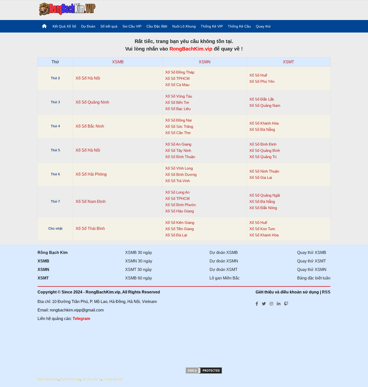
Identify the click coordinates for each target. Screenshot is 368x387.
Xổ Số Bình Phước (180, 205)
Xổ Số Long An (177, 192)
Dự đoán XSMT (224, 269)
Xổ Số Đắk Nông (263, 208)
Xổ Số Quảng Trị (262, 157)
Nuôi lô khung (70, 379)
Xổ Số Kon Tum (262, 229)
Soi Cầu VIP (131, 26)
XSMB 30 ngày (138, 252)
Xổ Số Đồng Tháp (179, 72)
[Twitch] (286, 303)
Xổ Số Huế (258, 75)
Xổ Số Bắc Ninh (90, 126)
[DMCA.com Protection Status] (204, 373)
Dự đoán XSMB (224, 252)
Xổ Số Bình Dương (181, 174)
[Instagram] (271, 303)
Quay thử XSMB (311, 252)
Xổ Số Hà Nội (88, 78)
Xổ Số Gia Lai (260, 177)
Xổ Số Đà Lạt (176, 235)
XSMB (118, 62)
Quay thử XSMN (311, 269)
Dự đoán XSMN (224, 261)
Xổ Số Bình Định (262, 144)
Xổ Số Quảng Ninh (92, 102)
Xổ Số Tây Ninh (178, 150)
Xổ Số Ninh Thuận (264, 171)
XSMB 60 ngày (138, 278)
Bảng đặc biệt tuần (313, 278)
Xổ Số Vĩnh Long (179, 168)
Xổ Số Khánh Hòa (264, 123)
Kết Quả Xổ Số (64, 26)
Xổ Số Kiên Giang (179, 222)
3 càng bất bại (112, 379)
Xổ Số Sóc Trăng (179, 126)
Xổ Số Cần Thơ (178, 133)
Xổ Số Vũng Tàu (178, 96)
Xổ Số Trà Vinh (177, 181)
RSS (326, 292)
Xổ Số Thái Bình (90, 228)
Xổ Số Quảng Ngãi (264, 195)
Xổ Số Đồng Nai (178, 120)
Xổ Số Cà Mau (177, 85)
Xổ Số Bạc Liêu (178, 109)
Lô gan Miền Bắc (225, 278)
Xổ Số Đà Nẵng (262, 129)
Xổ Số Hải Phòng (91, 174)
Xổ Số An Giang (178, 144)
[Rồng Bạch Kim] (67, 9)
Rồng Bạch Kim (53, 252)
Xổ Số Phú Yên (261, 81)
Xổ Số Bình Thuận (180, 157)
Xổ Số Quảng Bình (264, 150)
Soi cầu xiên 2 (91, 379)
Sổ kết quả (108, 26)
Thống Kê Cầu (239, 26)
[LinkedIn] (278, 303)
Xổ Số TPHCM (177, 78)
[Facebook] (257, 303)
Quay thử (263, 26)
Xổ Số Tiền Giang (179, 229)
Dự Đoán (88, 26)
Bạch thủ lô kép (48, 379)
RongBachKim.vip (190, 49)
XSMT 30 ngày (138, 269)
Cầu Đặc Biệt (156, 26)
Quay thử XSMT (311, 261)
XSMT (288, 62)
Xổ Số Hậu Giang (179, 211)
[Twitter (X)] (264, 303)
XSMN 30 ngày (138, 261)
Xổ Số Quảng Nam (264, 105)
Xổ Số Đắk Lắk (261, 99)
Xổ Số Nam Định (91, 201)
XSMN (205, 62)
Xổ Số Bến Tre (177, 102)
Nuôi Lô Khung (184, 26)
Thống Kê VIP (212, 26)
